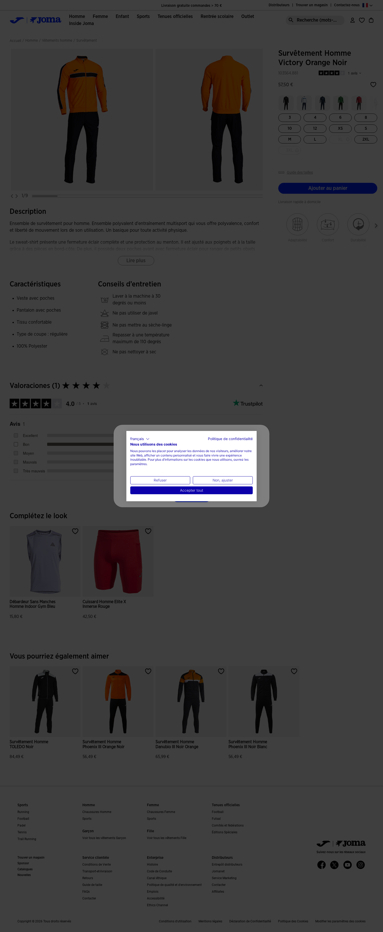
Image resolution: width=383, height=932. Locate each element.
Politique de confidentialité (230, 438)
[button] (140, 439)
